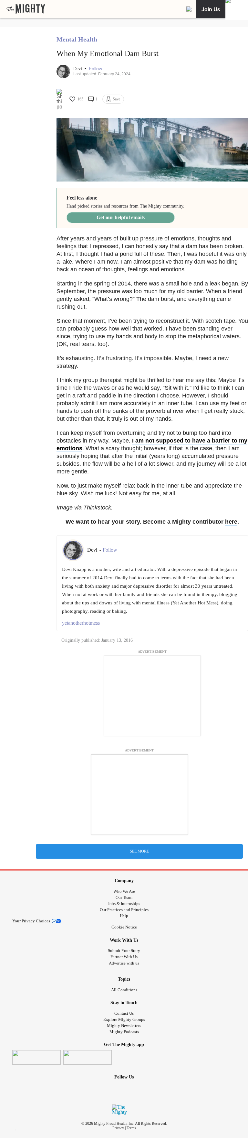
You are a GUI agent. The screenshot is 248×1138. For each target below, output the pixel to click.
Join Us (211, 9)
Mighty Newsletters (124, 1025)
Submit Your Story (124, 950)
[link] (25, 9)
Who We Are (124, 891)
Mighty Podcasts (124, 1031)
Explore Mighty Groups (124, 1019)
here (231, 521)
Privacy (118, 1128)
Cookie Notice (124, 927)
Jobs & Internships (124, 903)
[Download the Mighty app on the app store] (36, 1057)
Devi (78, 68)
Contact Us (124, 1013)
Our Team (124, 897)
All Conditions (124, 989)
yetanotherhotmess (81, 623)
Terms (131, 1128)
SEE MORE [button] (139, 851)
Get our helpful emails (121, 217)
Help (124, 915)
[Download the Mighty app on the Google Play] (87, 1057)
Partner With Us (124, 956)
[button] (95, 68)
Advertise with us (124, 963)
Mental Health (77, 39)
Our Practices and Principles (124, 909)
